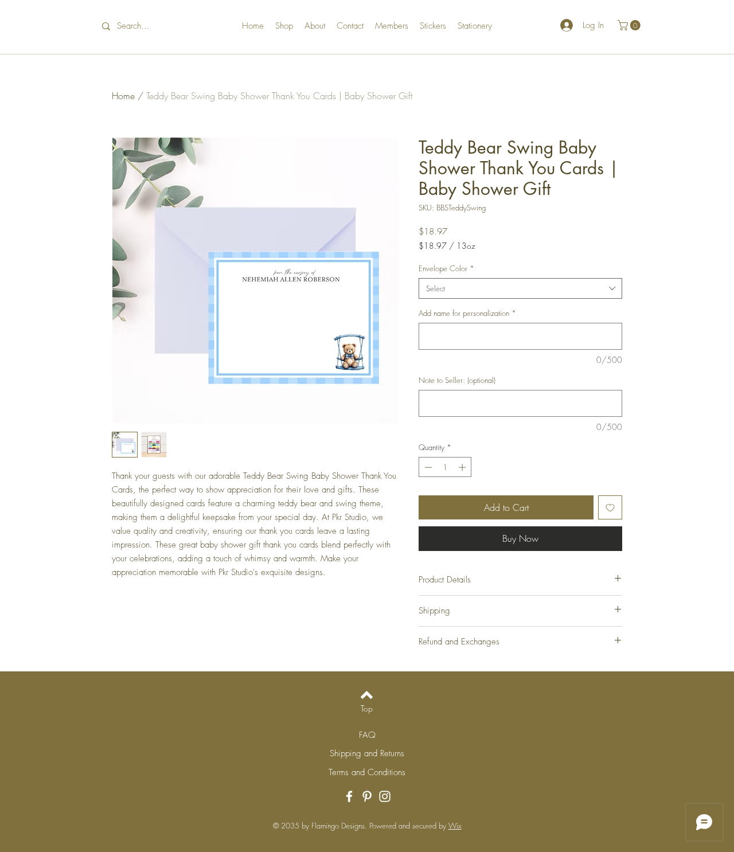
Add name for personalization (467, 313)
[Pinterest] (367, 796)
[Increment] (463, 467)
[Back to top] (367, 695)
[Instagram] (384, 796)
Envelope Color (446, 268)
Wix (455, 825)
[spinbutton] (445, 467)
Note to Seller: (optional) (457, 380)
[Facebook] (349, 796)
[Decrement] (427, 467)
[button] (630, 25)
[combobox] (520, 288)
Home (123, 95)
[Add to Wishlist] (610, 507)
